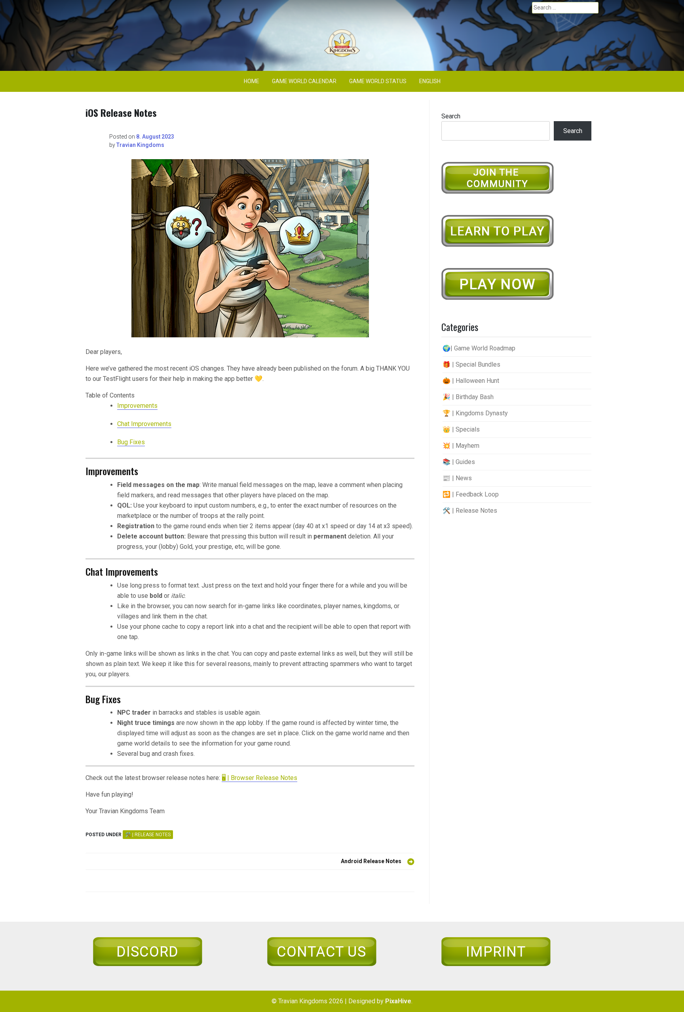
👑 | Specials (461, 429)
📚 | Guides (459, 462)
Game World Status (378, 81)
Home (251, 81)
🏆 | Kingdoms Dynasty (475, 413)
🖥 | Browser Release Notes (259, 778)
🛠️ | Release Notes (148, 834)
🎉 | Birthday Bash (468, 397)
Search (450, 116)
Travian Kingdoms (140, 145)
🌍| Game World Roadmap (479, 348)
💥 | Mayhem (461, 445)
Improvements (137, 405)
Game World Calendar (304, 81)
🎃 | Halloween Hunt (471, 380)
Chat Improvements (144, 424)
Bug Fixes (131, 442)
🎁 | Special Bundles (471, 364)
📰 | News (457, 478)
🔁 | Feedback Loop (471, 494)
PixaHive (398, 1001)
